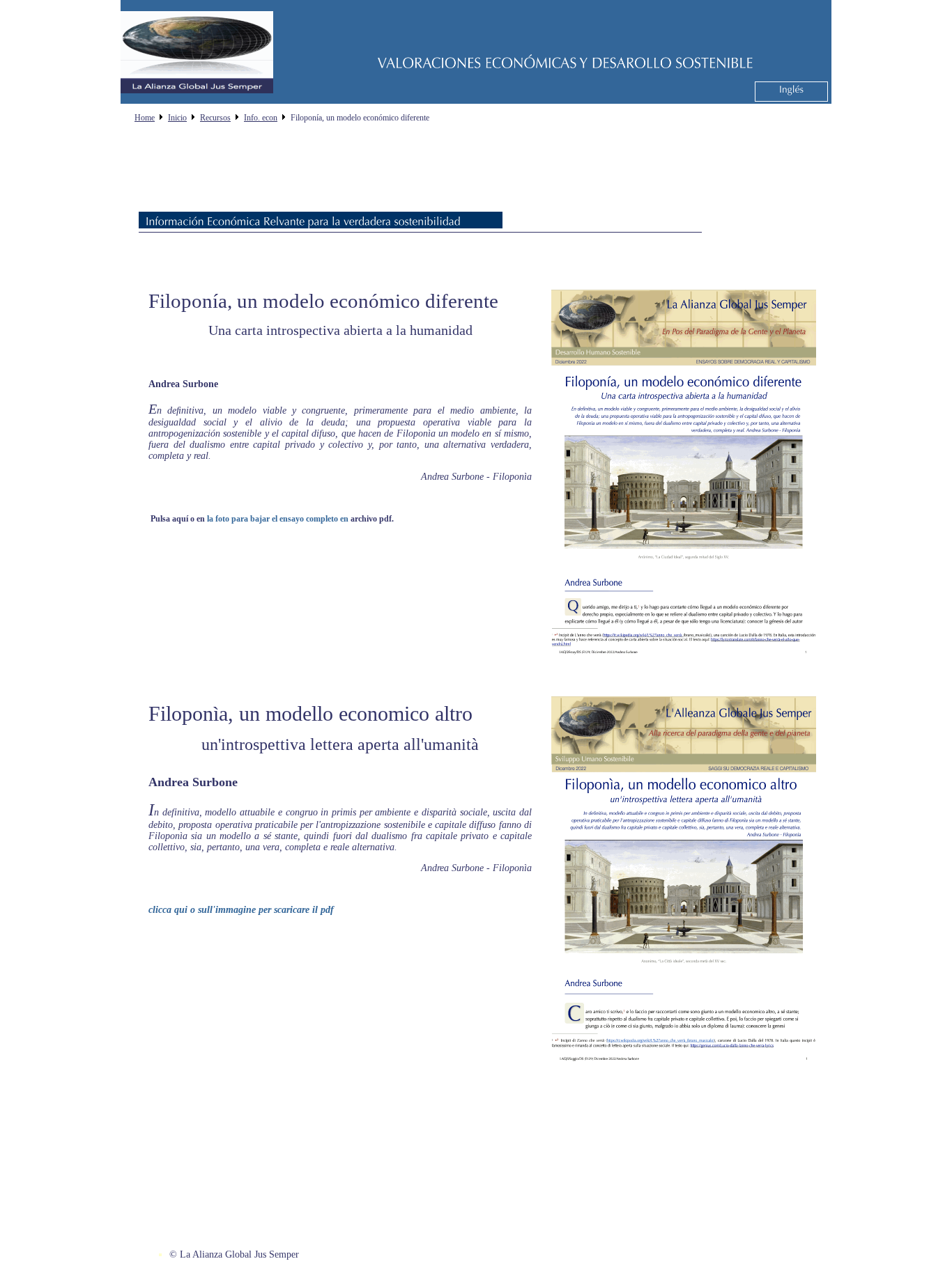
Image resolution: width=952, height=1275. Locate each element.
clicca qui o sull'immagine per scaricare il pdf (241, 910)
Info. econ (260, 118)
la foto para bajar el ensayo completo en (277, 519)
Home (145, 118)
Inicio (177, 118)
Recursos (215, 118)
